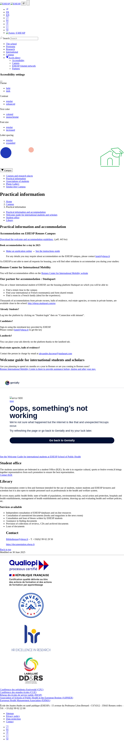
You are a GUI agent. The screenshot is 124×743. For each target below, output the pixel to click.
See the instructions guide (48, 251)
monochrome (12, 117)
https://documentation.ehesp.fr (20, 544)
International (12, 52)
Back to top (5, 549)
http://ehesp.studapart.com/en (41, 303)
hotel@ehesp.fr (102, 256)
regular (9, 101)
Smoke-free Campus (16, 186)
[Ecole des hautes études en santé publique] (10, 3)
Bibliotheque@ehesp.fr (17, 539)
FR (7, 12)
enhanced (10, 104)
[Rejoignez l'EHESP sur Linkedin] (7, 21)
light (8, 88)
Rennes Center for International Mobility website (64, 273)
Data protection (13, 719)
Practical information (16, 178)
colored (9, 114)
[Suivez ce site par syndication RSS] (7, 18)
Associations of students (17, 181)
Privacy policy (13, 716)
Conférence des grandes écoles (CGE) (18, 692)
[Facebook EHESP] (7, 24)
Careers (15, 63)
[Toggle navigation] (28, 2)
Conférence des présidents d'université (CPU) (21, 689)
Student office (12, 217)
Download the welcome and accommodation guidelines (27, 239)
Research (10, 49)
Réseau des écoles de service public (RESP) (21, 695)
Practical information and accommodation (26, 212)
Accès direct (14, 57)
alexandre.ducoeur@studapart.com (55, 353)
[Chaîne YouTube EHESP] (7, 27)
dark (8, 91)
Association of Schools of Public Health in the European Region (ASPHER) (36, 697)
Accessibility (18, 60)
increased (10, 130)
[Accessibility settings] (23, 3)
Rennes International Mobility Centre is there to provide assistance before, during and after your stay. (48, 369)
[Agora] (15, 32)
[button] (7, 9)
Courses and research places (19, 176)
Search (6, 38)
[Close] (1, 81)
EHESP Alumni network (24, 66)
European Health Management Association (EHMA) (25, 700)
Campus (10, 54)
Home (9, 201)
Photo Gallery (12, 184)
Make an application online (19, 251)
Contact (9, 721)
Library (9, 220)
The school (11, 43)
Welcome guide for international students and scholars (31, 215)
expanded (10, 143)
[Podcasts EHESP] (7, 30)
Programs (10, 46)
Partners (16, 68)
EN (7, 15)
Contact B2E (6, 475)
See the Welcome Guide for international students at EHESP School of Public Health (40, 456)
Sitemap (10, 713)
